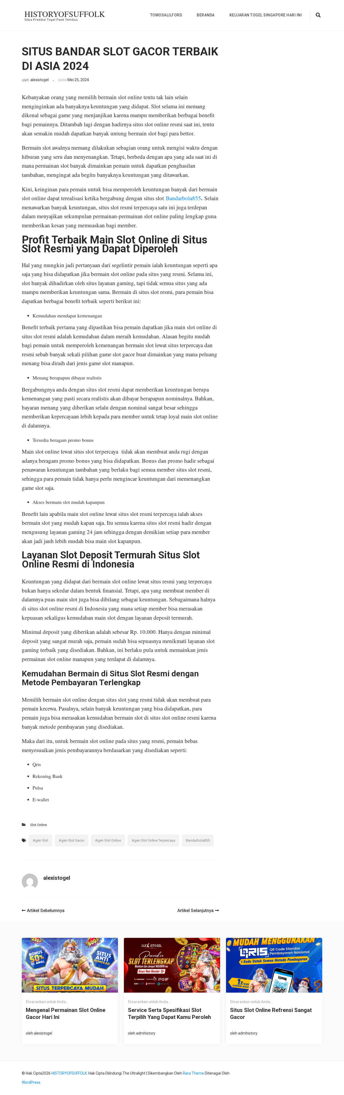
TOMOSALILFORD (166, 15)
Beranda (206, 15)
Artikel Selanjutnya (195, 910)
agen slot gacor (71, 840)
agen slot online (108, 840)
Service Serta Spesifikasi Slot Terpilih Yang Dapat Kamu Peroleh (169, 1013)
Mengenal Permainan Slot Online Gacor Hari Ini (65, 1013)
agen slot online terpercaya (153, 840)
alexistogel (39, 80)
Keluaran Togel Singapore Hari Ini (266, 15)
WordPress (31, 1082)
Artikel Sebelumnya (45, 910)
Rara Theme (193, 1073)
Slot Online (38, 825)
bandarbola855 (198, 840)
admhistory (145, 1033)
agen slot (40, 840)
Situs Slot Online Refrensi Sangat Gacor (271, 1013)
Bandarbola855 (183, 198)
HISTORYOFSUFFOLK (64, 13)
